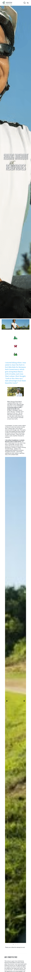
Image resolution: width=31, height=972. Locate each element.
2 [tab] (15, 944)
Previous (7, 701)
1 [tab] (13, 944)
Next (24, 701)
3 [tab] (18, 944)
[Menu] (28, 2)
